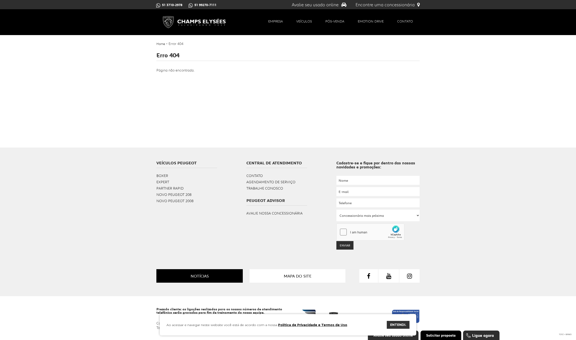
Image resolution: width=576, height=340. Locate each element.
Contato (405, 21)
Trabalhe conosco (264, 188)
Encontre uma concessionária (386, 4)
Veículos (304, 21)
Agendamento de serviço (270, 181)
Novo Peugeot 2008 (175, 200)
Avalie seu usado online (316, 4)
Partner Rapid (170, 188)
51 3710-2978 (172, 5)
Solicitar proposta (441, 335)
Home (160, 44)
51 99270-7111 (205, 5)
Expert (162, 181)
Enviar (345, 245)
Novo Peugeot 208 (173, 194)
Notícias (200, 276)
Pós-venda (334, 21)
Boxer (162, 175)
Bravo (569, 334)
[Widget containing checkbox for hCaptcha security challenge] (370, 232)
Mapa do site (297, 276)
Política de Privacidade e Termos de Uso (312, 325)
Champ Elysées (194, 22)
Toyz (561, 334)
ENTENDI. (398, 325)
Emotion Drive (371, 21)
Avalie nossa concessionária (274, 213)
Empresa (275, 21)
